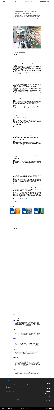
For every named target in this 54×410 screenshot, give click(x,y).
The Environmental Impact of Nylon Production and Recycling (38, 215)
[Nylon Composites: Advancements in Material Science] (27, 211)
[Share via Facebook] (13, 201)
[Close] (53, 408)
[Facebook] (46, 400)
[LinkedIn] (50, 400)
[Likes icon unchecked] (15, 318)
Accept (51, 408)
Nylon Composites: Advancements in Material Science (27, 215)
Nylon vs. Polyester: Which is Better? (15, 215)
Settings (47, 408)
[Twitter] (48, 400)
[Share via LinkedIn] (17, 201)
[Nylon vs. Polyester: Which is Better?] (15, 211)
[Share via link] (19, 201)
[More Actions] (40, 228)
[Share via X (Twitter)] (15, 201)
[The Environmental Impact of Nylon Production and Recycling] (39, 211)
